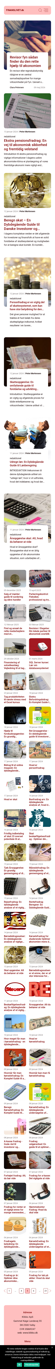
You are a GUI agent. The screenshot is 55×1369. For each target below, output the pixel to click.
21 (46, 1291)
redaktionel (9, 136)
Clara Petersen (17, 87)
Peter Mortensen (27, 131)
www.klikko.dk (30, 1332)
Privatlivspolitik (31, 1365)
